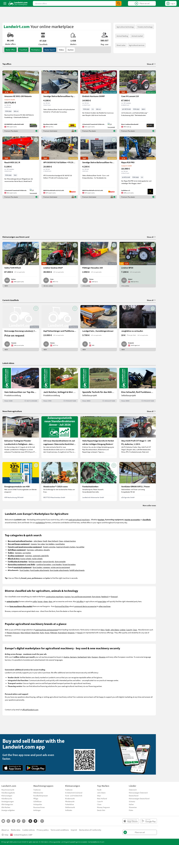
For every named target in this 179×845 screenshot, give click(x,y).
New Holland (53, 541)
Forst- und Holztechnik (73, 795)
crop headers (57, 564)
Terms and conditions (60, 829)
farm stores (96, 596)
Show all (150, 64)
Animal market (137, 36)
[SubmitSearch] (119, 3)
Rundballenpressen (40, 795)
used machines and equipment (46, 629)
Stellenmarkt (70, 807)
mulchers (28, 555)
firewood (114, 596)
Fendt (45, 541)
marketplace (40, 522)
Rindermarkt (70, 798)
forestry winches (49, 547)
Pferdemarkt (69, 801)
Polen (131, 810)
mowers (34, 544)
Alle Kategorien (7, 804)
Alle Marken (5, 807)
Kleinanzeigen (6, 795)
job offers (80, 601)
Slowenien (133, 807)
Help (6, 834)
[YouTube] (3, 821)
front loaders (24, 570)
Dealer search (49, 49)
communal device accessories (85, 606)
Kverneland (62, 632)
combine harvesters (43, 564)
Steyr (102, 629)
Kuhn (42, 632)
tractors (68, 596)
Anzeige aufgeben (8, 810)
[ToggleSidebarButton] (4, 3)
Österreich (133, 789)
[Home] (18, 3)
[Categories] (30, 821)
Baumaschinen (39, 807)
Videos (61, 49)
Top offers (6, 64)
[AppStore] (12, 768)
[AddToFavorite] (36, 73)
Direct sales (121, 45)
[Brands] (35, 821)
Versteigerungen (7, 801)
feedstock (104, 596)
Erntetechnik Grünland (73, 792)
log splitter (80, 547)
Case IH (129, 629)
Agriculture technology (125, 27)
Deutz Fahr (35, 632)
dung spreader (60, 561)
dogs (50, 601)
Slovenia (102, 657)
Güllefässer (37, 801)
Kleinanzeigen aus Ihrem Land (15, 236)
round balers (60, 544)
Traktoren (37, 789)
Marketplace (36, 49)
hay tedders (50, 544)
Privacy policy (43, 829)
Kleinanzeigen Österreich (138, 792)
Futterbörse (69, 804)
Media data (15, 829)
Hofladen (68, 810)
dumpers (18, 552)
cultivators (39, 550)
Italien (131, 804)
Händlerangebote (8, 792)
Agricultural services (136, 45)
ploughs (47, 550)
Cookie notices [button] (28, 829)
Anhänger (37, 810)
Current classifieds (10, 300)
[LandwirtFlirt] (42, 821)
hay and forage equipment (81, 596)
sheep (45, 601)
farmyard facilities (62, 606)
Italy (89, 657)
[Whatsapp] (24, 821)
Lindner (122, 629)
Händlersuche (6, 798)
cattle (34, 601)
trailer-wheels (37, 558)
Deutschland (133, 795)
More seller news (149, 505)
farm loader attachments (59, 570)
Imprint (74, 829)
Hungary (95, 657)
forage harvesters (69, 564)
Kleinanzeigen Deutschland (139, 798)
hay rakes (41, 544)
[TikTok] (18, 821)
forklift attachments (77, 570)
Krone (47, 632)
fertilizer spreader (35, 561)
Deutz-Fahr (101, 810)
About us (5, 829)
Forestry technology (145, 27)
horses (40, 601)
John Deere (37, 541)
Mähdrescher (38, 792)
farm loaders (37, 567)
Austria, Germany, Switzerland (75, 657)
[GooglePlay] (35, 768)
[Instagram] (8, 821)
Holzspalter (37, 804)
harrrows (30, 550)
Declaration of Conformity (90, 829)
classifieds (23, 49)
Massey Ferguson (13, 632)
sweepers (46, 567)
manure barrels (48, 561)
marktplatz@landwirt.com (96, 842)
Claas (61, 541)
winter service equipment (60, 567)
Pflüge (35, 798)
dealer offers (10, 49)
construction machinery (55, 596)
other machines (104, 606)
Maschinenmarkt (7, 789)
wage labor (102, 601)
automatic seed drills (41, 555)
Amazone (70, 632)
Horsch (80, 632)
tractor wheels (25, 558)
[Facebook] (13, 821)
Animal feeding (122, 36)
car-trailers (27, 552)
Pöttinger (53, 632)
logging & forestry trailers (65, 547)
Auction (71, 49)
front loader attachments (39, 570)
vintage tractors (70, 541)
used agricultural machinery (79, 519)
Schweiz (132, 801)
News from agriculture (12, 411)
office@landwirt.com (30, 709)
